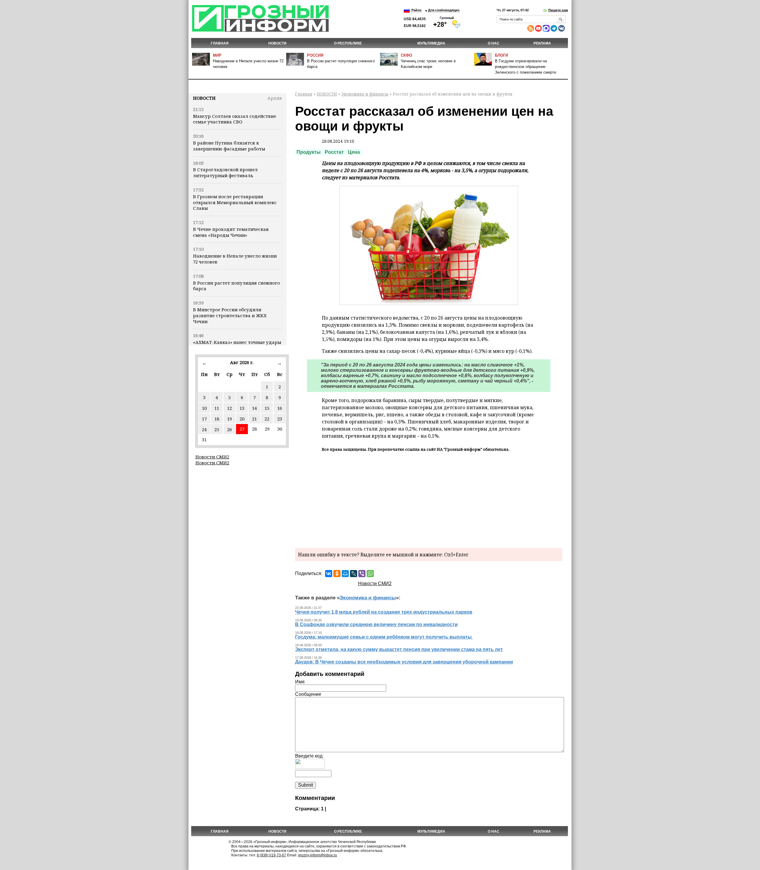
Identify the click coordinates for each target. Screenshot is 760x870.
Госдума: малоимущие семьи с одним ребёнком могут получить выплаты (384, 636)
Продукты (309, 152)
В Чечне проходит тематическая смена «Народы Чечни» (231, 232)
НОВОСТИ (277, 43)
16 (279, 408)
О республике (348, 43)
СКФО (406, 55)
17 (204, 419)
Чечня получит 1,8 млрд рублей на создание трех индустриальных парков (383, 612)
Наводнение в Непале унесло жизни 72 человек (235, 259)
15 (267, 408)
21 (254, 419)
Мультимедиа (431, 43)
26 (229, 429)
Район (416, 10)
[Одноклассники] (337, 573)
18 (216, 419)
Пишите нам (558, 10)
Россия (315, 55)
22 (267, 419)
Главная (220, 43)
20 (242, 419)
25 (216, 429)
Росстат (334, 152)
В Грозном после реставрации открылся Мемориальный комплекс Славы (235, 202)
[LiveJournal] (353, 573)
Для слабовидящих (444, 10)
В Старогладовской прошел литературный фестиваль (225, 172)
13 (242, 408)
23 (279, 419)
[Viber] (361, 573)
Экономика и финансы (364, 94)
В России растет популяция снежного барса (236, 286)
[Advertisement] (428, 499)
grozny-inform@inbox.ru (317, 855)
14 (254, 408)
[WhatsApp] (370, 573)
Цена (354, 152)
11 (216, 408)
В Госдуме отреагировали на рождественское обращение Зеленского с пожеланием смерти (525, 66)
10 (204, 408)
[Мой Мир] (345, 573)
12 (229, 408)
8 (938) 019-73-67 (271, 855)
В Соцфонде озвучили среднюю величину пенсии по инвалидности (376, 624)
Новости (204, 98)
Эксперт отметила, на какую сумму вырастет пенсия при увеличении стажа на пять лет (399, 649)
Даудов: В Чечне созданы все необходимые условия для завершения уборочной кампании (404, 661)
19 (229, 419)
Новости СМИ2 (212, 457)
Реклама (542, 43)
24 (204, 429)
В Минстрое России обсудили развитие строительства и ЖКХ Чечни (230, 315)
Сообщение (308, 694)
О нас (493, 43)
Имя (300, 681)
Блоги (501, 55)
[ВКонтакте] (328, 573)
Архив (274, 98)
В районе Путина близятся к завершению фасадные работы (229, 146)
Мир (217, 55)
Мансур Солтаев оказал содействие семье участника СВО (234, 119)
